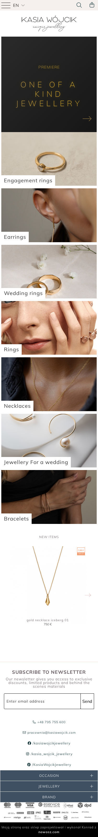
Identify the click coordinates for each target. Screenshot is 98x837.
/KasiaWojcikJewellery (51, 764)
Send (87, 701)
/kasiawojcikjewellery (51, 743)
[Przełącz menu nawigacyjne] (6, 5)
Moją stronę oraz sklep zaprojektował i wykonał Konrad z (49, 829)
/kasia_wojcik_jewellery (51, 754)
